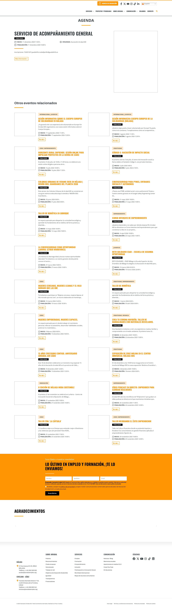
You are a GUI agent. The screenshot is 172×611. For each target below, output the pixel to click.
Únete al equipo (51, 564)
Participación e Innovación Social (85, 570)
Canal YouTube (108, 567)
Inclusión (77, 567)
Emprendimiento (80, 564)
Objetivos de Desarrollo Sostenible (57, 573)
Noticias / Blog (108, 558)
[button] (93, 11)
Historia (48, 558)
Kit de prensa (108, 570)
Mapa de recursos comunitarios (85, 575)
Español (147, 3)
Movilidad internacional (82, 573)
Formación (78, 561)
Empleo (77, 558)
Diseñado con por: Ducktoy (55, 603)
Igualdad (48, 575)
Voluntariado (50, 567)
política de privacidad (67, 487)
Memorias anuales (109, 561)
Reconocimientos (51, 561)
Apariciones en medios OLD (112, 564)
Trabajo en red (50, 570)
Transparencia (50, 578)
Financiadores (50, 581)
